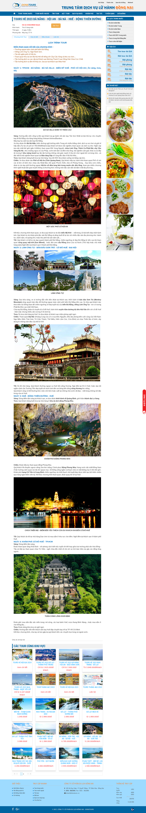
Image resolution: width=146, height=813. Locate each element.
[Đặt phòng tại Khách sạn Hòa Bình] (120, 65)
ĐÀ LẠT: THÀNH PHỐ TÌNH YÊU (22, 737)
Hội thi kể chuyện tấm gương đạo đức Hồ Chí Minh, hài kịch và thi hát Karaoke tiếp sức (121, 100)
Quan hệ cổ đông (120, 2)
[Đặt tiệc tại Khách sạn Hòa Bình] (120, 74)
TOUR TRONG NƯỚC (25, 14)
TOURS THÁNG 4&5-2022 (92, 687)
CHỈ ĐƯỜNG (121, 14)
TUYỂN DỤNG (109, 14)
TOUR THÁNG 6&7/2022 (46, 687)
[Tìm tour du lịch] (120, 51)
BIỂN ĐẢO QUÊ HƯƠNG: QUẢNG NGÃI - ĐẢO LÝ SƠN (69, 763)
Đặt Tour (56, 25)
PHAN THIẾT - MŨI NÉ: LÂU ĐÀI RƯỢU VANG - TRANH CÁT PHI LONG (92, 763)
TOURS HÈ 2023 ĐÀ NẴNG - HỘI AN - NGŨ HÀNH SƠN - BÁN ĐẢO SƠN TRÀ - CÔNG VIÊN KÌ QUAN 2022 (69, 665)
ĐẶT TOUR (65, 14)
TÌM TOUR (55, 14)
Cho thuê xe (37, 800)
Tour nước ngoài (39, 790)
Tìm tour (36, 793)
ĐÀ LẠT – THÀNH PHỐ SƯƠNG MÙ (69, 713)
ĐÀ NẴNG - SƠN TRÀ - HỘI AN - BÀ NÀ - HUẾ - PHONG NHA (69, 738)
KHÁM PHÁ (89, 14)
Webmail (130, 2)
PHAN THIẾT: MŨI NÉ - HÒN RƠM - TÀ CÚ (45, 737)
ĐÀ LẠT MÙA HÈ (92, 712)
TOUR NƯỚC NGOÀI (42, 14)
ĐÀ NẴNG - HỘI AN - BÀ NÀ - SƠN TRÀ (92, 737)
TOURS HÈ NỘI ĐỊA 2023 (69, 687)
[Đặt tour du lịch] (120, 56)
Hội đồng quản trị (18, 790)
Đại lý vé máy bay (39, 798)
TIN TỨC (99, 14)
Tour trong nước (39, 788)
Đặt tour (36, 795)
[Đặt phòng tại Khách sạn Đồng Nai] (120, 60)
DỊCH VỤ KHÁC (77, 14)
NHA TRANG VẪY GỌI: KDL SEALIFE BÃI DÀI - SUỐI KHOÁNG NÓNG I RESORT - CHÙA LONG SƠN (22, 764)
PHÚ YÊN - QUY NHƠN (45, 761)
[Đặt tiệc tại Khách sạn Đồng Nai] (120, 70)
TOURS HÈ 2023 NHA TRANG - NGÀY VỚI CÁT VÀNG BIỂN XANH (22, 689)
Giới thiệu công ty (18, 788)
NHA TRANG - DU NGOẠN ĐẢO (45, 713)
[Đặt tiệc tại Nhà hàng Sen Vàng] (120, 79)
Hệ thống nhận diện (19, 793)
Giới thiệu (101, 2)
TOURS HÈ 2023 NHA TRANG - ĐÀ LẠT (92, 663)
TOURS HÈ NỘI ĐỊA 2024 (22, 662)
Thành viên (109, 2)
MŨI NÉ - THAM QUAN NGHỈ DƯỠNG (22, 713)
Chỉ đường (16, 795)
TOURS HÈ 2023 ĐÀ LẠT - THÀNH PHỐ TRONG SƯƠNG (45, 664)
